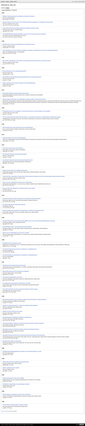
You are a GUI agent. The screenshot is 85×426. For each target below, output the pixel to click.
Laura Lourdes (38, 118)
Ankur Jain (5, 17)
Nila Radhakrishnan (6, 118)
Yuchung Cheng (38, 139)
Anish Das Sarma (6, 161)
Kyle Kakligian (15, 301)
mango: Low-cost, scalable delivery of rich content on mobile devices (17, 182)
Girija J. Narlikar (26, 183)
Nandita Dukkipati (11, 139)
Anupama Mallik (6, 284)
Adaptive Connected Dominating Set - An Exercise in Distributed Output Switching (20, 305)
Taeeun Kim (50, 100)
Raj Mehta (57, 118)
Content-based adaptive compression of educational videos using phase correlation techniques (23, 323)
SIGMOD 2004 (5, 364)
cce (3, 338)
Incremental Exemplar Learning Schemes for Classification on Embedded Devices (20, 254)
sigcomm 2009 (5, 235)
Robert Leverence (50, 118)
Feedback (31, 424)
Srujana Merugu (13, 244)
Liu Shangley (27, 94)
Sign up (83, 1)
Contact (6, 424)
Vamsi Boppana (10, 395)
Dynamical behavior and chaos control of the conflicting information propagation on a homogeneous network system (28, 22)
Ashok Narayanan (56, 100)
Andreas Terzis (32, 128)
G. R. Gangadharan (20, 51)
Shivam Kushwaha (6, 29)
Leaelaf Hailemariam (36, 336)
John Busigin (44, 118)
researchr (3, 1)
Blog (24, 424)
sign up (7, 411)
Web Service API (19, 424)
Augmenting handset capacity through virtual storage (14, 265)
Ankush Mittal (5, 290)
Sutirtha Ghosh (37, 278)
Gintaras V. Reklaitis (65, 336)
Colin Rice (71, 100)
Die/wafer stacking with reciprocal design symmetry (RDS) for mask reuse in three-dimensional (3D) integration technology (29, 220)
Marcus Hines (44, 100)
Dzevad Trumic (44, 102)
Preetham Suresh (33, 94)
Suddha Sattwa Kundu (28, 278)
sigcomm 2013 (5, 140)
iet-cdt (4, 179)
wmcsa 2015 (5, 130)
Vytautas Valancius (51, 102)
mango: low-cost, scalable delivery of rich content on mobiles (16, 232)
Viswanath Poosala (33, 183)
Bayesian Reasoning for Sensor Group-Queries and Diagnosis (16, 271)
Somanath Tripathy (11, 17)
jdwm (4, 280)
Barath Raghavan (25, 139)
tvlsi (3, 201)
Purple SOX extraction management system (12, 243)
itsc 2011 (4, 173)
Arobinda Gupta (18, 306)
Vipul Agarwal (23, 244)
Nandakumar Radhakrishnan (21, 379)
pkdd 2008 (5, 258)
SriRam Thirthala (20, 228)
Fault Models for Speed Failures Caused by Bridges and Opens (16, 384)
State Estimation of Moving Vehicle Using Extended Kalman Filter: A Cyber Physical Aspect (22, 76)
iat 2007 (4, 286)
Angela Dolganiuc (31, 118)
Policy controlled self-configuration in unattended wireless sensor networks (19, 188)
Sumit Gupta (20, 318)
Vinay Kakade (43, 244)
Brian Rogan (76, 100)
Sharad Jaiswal (6, 183)
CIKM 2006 (5, 314)
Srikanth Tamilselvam (35, 171)
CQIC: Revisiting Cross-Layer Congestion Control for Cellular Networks (18, 127)
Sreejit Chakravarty (6, 379)
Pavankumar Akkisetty (51, 336)
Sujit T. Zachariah (36, 379)
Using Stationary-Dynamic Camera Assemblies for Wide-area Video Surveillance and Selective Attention (24, 299)
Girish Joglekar (24, 336)
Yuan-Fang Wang (18, 272)
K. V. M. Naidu (19, 183)
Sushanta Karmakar (11, 306)
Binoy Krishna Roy (10, 78)
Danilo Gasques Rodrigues (8, 94)
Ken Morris (58, 336)
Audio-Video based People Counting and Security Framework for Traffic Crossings (20, 289)
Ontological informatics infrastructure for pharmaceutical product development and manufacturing (24, 335)
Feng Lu (4, 128)
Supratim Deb (5, 266)
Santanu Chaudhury (13, 284)
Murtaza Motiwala (12, 100)
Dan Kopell (9, 301)
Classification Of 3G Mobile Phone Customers (12, 277)
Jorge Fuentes (24, 118)
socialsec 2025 (5, 47)
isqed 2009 (5, 223)
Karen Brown (11, 171)
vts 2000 (4, 397)
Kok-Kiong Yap (5, 100)
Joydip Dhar (9, 23)
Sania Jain (11, 35)
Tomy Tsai (27, 342)
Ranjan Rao (21, 278)
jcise (3, 320)
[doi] (13, 19)
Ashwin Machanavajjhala (19, 161)
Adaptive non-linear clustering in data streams (12, 311)
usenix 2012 (5, 151)
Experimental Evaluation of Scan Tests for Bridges (13, 378)
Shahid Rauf (30, 200)
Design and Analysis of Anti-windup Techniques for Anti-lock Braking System (19, 82)
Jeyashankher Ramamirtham (32, 266)
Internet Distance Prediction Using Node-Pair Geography (15, 154)
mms (4, 326)
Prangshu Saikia (6, 84)
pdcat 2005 (5, 354)
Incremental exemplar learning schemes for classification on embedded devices (20, 249)
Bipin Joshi (21, 171)
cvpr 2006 (5, 302)
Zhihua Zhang (10, 312)
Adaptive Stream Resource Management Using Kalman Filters (16, 361)
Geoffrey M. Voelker (18, 128)
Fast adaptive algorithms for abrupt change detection (14, 204)
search (15, 1)
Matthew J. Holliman (32, 100)
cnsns (4, 63)
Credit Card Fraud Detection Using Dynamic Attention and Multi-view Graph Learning (21, 28)
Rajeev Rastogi (42, 266)
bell (3, 185)
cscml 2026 (5, 31)
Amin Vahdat (75, 102)
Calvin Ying (57, 102)
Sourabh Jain (16, 324)
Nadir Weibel (40, 94)
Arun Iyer (34, 244)
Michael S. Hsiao (37, 395)
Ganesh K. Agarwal (17, 290)
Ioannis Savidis (6, 212)
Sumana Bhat (5, 171)
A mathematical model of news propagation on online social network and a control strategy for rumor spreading (26, 111)
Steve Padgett (25, 100)
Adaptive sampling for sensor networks (11, 367)
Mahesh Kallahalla (63, 102)
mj (3, 213)
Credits (10, 424)
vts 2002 (4, 387)
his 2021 (4, 80)
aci (3, 120)
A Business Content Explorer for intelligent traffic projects (15, 170)
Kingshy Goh (21, 342)
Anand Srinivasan (48, 266)
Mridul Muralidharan (51, 244)
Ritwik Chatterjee (24, 200)
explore (7, 1)
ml (3, 207)
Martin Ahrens (16, 278)
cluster (4, 53)
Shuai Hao (49, 139)
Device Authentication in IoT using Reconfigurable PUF (14, 71)
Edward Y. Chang (10, 272)
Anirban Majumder (12, 183)
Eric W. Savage (30, 379)
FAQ (27, 424)
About (2, 424)
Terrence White (42, 171)
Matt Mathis (23, 149)
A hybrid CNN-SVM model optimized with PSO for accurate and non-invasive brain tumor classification (24, 34)
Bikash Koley (70, 102)
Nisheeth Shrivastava (42, 183)
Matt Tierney (38, 102)
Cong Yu (18, 244)
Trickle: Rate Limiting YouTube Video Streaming (13, 148)
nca (3, 37)
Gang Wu (4, 342)
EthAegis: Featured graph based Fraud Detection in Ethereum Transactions (19, 16)
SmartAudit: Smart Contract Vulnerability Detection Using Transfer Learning (19, 44)
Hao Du (7, 128)
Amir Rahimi (9, 342)
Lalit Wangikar (10, 278)
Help (14, 424)
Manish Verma (13, 102)
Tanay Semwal (5, 35)
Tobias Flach (5, 139)
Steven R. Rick (21, 94)
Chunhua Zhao (17, 336)
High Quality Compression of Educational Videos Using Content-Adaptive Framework (21, 329)
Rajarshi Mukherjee (18, 395)
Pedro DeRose (29, 244)
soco (3, 25)
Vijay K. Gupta (15, 23)
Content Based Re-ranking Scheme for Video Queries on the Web (16, 283)
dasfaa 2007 (5, 274)
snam (4, 114)
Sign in (80, 1)
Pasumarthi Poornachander (33, 284)
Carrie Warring (14, 118)
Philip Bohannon (28, 161)
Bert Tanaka (7, 102)
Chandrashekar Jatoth (11, 51)
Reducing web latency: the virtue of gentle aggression (14, 137)
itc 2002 (4, 381)
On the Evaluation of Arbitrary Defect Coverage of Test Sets (15, 404)
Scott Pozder (15, 177)
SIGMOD (4, 246)
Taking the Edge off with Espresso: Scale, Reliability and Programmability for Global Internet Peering (24, 99)
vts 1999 (4, 407)
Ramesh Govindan (63, 139)
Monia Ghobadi (6, 149)
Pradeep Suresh (43, 336)
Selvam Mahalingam (44, 228)
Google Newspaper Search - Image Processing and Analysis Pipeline (17, 226)
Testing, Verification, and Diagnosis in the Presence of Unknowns (16, 394)
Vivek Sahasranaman (28, 228)
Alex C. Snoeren (26, 128)
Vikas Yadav (9, 318)
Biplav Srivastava (26, 171)
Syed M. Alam (10, 177)
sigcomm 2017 (5, 103)
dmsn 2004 (5, 370)
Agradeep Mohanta (17, 35)
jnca (3, 191)
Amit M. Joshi (10, 72)
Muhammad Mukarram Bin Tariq (28, 102)
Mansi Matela (25, 284)
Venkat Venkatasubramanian (8, 336)
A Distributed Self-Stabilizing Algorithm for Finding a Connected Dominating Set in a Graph (22, 351)
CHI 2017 (4, 96)
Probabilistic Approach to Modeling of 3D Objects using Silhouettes (17, 317)
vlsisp (4, 292)
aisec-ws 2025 (5, 19)
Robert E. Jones (22, 177)
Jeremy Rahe (19, 100)
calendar (12, 1)
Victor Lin (67, 100)
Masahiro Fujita (31, 395)
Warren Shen (66, 244)
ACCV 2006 (5, 332)
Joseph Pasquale (10, 155)
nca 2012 (4, 157)
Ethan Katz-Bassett (55, 139)
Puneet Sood (19, 102)
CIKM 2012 (5, 163)
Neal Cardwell (32, 139)
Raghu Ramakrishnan (59, 244)
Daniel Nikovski (6, 206)
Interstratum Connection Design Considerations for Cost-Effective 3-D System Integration (22, 198)
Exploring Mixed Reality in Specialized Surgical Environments (16, 93)
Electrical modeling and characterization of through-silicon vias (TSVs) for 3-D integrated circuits (23, 210)
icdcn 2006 (5, 308)
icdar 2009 (5, 229)
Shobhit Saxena (36, 228)
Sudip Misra (5, 189)
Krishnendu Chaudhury (7, 228)
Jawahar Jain (24, 395)
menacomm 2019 (6, 74)
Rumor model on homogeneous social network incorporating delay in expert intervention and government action (27, 60)
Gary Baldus (39, 100)
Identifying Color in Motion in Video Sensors (12, 341)
